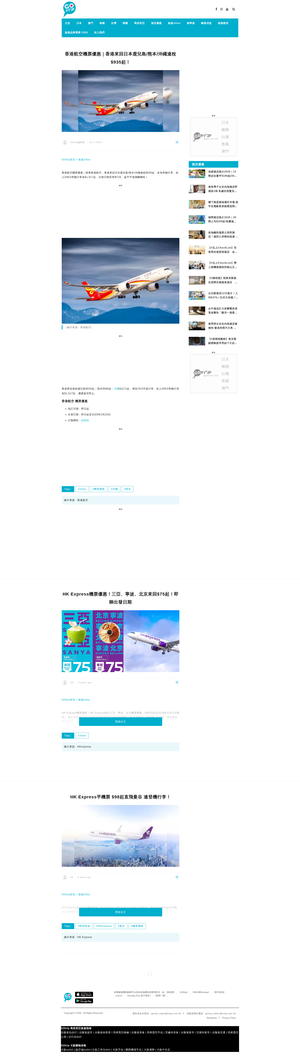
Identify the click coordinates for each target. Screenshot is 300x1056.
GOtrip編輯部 (77, 142)
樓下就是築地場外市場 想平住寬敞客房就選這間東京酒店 (223, 206)
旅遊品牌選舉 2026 (76, 32)
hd (71, 877)
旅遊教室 (223, 23)
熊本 (128, 489)
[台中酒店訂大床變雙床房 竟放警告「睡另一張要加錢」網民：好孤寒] (197, 312)
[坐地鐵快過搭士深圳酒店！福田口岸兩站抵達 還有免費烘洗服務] (197, 234)
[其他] (177, 143)
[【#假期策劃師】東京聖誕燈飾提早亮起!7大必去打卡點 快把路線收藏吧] (197, 341)
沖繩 (116, 388)
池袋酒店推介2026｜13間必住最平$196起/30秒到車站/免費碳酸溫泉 (222, 175)
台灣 (113, 23)
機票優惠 (99, 489)
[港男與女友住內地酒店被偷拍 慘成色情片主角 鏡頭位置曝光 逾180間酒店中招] (197, 325)
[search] (234, 9)
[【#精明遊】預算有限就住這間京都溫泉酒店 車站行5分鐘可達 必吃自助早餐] (197, 280)
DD (72, 682)
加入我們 (99, 32)
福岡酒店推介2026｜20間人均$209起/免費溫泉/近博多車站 (222, 221)
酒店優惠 (156, 23)
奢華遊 (191, 23)
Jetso (83, 489)
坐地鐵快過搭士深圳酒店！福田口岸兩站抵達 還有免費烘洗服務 (223, 236)
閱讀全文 (120, 721)
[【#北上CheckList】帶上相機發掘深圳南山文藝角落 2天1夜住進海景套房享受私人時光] (197, 265)
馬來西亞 (139, 23)
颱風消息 (206, 23)
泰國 (102, 23)
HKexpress (105, 926)
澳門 (90, 23)
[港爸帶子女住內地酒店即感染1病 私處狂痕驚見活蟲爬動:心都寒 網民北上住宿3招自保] (197, 192)
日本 (79, 23)
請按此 (85, 420)
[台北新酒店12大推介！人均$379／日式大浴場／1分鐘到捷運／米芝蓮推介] (197, 295)
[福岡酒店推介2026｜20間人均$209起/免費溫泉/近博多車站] (197, 219)
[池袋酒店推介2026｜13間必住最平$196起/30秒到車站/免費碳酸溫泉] (197, 173)
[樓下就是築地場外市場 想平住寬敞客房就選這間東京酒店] (197, 204)
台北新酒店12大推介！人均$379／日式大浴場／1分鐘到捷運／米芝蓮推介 (223, 297)
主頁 (67, 23)
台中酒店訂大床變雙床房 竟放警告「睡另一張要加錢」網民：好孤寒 (223, 312)
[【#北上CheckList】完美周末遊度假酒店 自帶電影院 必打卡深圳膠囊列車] (197, 249)
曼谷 (122, 926)
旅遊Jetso (174, 23)
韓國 (125, 23)
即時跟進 (85, 926)
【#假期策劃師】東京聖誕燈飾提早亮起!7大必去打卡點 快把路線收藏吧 (222, 343)
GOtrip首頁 (68, 159)
